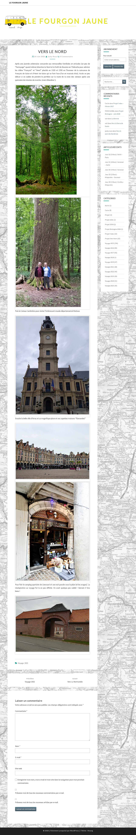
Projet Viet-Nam (111, 238)
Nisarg (90, 831)
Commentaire (21, 711)
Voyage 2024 (109, 281)
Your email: (107, 56)
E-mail (18, 757)
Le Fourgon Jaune (18, 2)
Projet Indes (109, 234)
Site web (18, 768)
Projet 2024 (109, 224)
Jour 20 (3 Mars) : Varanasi (114, 170)
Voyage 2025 (109, 286)
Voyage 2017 (109, 253)
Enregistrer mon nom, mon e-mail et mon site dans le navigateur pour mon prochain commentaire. (51, 781)
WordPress (74, 831)
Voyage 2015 (109, 243)
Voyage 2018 (109, 257)
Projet (107, 215)
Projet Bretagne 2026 (113, 229)
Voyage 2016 (109, 248)
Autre (107, 206)
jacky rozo (52, 56)
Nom (17, 746)
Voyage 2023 (109, 276)
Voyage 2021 (23, 663)
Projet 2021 (109, 220)
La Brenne (115, 119)
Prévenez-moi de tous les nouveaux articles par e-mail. (36, 802)
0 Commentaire (66, 56)
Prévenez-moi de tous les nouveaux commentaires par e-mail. (39, 793)
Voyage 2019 (109, 262)
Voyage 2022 (109, 272)
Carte (107, 210)
